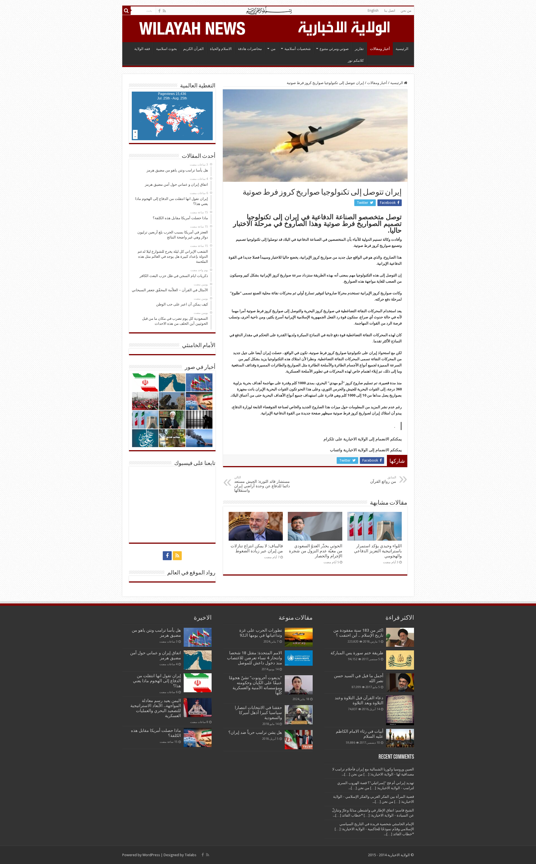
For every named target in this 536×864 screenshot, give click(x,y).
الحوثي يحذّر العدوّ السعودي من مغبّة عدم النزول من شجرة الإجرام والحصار (315, 551)
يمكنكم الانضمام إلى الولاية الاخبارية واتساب (366, 450)
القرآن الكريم (193, 49)
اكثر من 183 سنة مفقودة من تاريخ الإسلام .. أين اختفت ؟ (358, 633)
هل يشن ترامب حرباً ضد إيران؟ (255, 732)
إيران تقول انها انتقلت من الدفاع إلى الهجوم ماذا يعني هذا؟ (157, 680)
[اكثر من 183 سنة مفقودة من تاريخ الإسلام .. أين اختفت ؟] (400, 637)
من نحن (406, 11)
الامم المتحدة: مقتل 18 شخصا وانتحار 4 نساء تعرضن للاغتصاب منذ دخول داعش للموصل (254, 657)
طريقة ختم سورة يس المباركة (357, 652)
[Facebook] (159, 11)
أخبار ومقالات (380, 49)
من (273, 49)
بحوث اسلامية (166, 49)
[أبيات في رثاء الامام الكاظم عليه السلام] (400, 738)
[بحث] (126, 10)
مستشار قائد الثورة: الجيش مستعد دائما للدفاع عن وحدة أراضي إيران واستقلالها (262, 484)
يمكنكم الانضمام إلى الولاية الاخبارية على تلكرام (363, 439)
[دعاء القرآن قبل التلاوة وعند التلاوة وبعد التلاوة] (400, 710)
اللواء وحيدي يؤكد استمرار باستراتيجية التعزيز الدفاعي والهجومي (378, 551)
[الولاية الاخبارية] (344, 27)
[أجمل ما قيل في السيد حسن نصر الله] (400, 682)
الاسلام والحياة (221, 49)
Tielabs (190, 855)
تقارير (359, 49)
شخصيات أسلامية (297, 49)
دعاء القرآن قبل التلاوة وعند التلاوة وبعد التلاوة (359, 700)
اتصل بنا (389, 11)
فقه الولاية (142, 49)
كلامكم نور (356, 60)
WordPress (151, 855)
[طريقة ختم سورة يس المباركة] (400, 659)
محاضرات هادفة (250, 49)
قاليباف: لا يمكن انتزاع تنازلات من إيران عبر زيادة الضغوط (257, 548)
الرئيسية (402, 49)
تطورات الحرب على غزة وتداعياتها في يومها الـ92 (260, 633)
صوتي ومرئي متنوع (334, 49)
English (373, 11)
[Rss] (164, 11)
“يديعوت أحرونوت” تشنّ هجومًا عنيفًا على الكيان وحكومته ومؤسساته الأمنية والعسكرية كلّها (255, 685)
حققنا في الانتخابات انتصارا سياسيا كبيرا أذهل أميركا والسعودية (258, 712)
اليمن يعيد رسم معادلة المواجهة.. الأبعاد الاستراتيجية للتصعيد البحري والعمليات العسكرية (155, 708)
